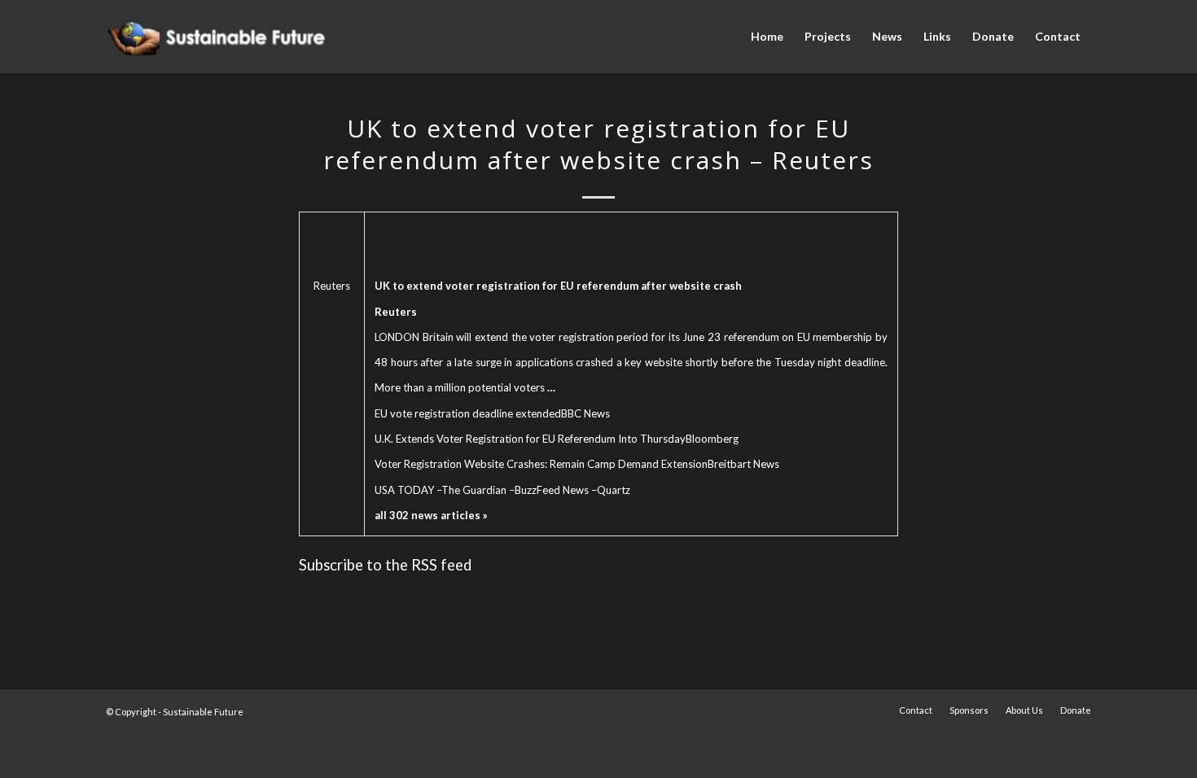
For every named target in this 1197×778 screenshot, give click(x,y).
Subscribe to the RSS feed (385, 565)
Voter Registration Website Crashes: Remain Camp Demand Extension (541, 463)
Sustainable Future (203, 711)
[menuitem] (767, 36)
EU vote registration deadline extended (468, 413)
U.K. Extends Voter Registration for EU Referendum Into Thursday (530, 438)
